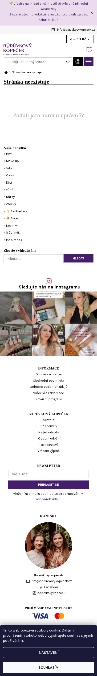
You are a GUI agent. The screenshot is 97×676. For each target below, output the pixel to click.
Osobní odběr (48, 438)
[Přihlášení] (78, 61)
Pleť (9, 154)
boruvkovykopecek (51, 593)
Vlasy (10, 175)
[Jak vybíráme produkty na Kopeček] (6, 72)
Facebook (51, 587)
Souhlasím (48, 667)
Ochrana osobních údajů (48, 387)
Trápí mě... (13, 233)
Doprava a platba (49, 374)
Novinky (12, 226)
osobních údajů (48, 499)
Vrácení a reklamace (48, 393)
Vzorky (11, 204)
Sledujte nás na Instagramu (50, 287)
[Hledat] (68, 61)
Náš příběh (48, 426)
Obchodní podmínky (48, 381)
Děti (9, 183)
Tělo (9, 168)
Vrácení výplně (48, 451)
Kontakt (48, 420)
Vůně (9, 190)
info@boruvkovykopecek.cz (76, 29)
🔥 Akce (12, 218)
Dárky (10, 197)
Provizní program (48, 399)
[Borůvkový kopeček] (48, 49)
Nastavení (48, 652)
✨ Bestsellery (16, 211)
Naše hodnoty (48, 432)
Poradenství (48, 445)
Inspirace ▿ (14, 240)
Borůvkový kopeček (48, 414)
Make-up (12, 161)
